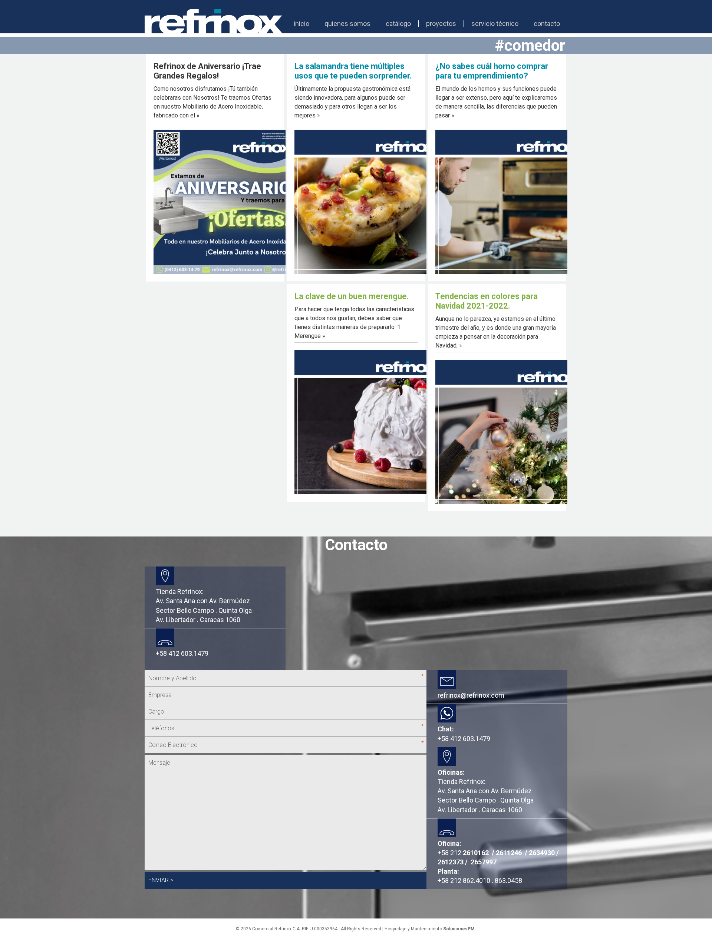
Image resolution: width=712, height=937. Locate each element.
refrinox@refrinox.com (471, 695)
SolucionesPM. (459, 928)
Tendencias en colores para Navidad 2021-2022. (486, 301)
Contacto (547, 23)
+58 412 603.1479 (464, 738)
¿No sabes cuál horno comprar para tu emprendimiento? (491, 71)
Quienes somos (347, 23)
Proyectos (441, 23)
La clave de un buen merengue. (351, 296)
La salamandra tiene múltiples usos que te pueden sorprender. (353, 71)
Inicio (301, 23)
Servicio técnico (494, 23)
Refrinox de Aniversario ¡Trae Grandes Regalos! (207, 71)
